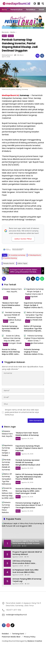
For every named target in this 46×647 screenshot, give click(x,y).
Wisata (10, 36)
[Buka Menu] (38, 3)
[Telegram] (38, 279)
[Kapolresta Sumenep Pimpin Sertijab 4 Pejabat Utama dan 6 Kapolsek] (34, 294)
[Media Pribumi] (16, 3)
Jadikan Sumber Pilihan (23, 239)
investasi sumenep (18, 255)
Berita (4, 36)
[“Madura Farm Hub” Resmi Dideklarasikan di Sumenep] (12, 294)
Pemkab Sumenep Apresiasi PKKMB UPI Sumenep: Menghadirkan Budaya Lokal (11, 328)
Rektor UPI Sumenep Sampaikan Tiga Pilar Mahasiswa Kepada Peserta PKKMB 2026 (33, 328)
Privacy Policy (29, 637)
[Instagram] (8, 625)
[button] (34, 3)
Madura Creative (34, 641)
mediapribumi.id (7, 55)
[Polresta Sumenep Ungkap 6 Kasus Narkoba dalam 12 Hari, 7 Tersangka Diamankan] (34, 341)
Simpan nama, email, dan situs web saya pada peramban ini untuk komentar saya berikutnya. (22, 412)
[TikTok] (12, 625)
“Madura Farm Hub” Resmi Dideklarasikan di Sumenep (11, 305)
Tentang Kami (18, 633)
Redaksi (5, 633)
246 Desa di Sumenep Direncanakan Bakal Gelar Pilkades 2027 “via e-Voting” (25, 562)
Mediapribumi (35, 255)
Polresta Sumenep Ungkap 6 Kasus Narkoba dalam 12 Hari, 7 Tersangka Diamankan (34, 351)
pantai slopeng (11, 258)
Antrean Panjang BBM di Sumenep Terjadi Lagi (27, 580)
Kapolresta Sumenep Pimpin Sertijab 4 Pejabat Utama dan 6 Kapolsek (33, 305)
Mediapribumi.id (10, 95)
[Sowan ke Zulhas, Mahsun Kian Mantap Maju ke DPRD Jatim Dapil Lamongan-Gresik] (12, 341)
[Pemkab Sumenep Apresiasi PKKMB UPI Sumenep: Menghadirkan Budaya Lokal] (12, 317)
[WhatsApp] (42, 279)
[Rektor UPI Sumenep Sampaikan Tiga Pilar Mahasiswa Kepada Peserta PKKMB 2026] (34, 317)
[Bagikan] (42, 56)
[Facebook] (28, 279)
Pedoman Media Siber (11, 637)
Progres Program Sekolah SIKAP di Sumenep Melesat (27, 553)
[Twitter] (33, 279)
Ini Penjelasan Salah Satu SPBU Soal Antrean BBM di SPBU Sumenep (25, 571)
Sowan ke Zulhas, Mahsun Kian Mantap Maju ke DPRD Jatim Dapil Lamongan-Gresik (11, 351)
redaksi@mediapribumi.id (16, 614)
